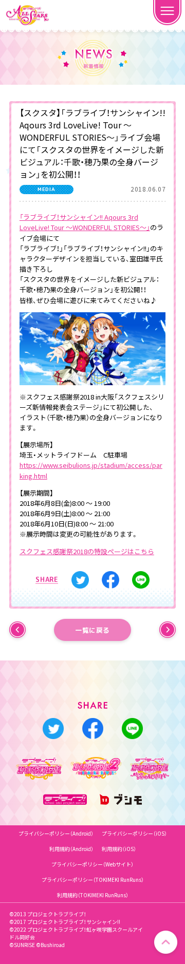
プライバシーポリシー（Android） (56, 833)
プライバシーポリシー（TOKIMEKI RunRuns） (93, 879)
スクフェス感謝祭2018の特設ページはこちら (87, 551)
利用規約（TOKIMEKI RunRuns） (92, 895)
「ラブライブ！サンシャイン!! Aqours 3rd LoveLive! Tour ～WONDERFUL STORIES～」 (85, 222)
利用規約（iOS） (119, 849)
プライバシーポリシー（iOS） (134, 833)
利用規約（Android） (71, 849)
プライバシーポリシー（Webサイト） (92, 864)
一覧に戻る (92, 630)
